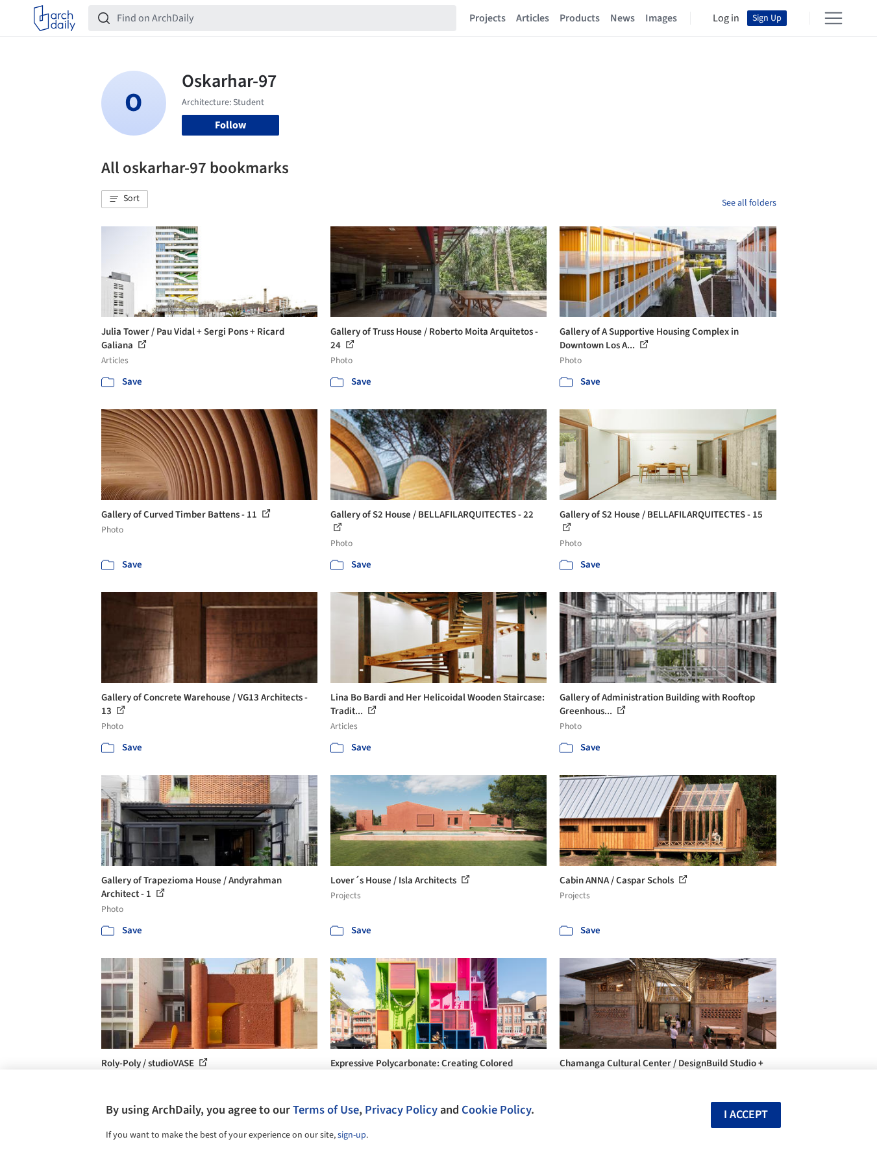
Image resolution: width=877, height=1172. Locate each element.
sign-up (352, 1135)
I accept (746, 1114)
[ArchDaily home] (54, 18)
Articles (532, 18)
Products (580, 18)
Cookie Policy (496, 1109)
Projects (487, 18)
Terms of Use (326, 1109)
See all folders (749, 203)
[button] (124, 199)
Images (661, 18)
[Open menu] (833, 18)
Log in (726, 18)
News (622, 18)
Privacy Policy (401, 1109)
